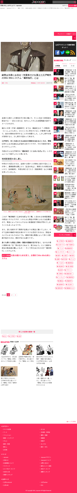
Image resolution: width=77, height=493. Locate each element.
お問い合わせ (45, 463)
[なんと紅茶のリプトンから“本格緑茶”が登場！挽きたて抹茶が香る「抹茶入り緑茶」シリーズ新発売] (59, 179)
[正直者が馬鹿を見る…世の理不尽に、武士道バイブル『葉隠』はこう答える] (27, 350)
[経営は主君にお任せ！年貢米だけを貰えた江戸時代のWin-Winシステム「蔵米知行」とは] (27, 57)
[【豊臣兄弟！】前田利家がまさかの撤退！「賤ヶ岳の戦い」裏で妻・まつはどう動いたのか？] (59, 154)
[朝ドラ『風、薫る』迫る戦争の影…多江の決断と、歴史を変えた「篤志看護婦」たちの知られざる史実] (59, 80)
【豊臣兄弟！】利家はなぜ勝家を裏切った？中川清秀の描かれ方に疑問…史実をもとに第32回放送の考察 (70, 123)
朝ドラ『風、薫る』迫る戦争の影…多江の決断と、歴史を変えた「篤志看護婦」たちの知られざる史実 (70, 83)
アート (5, 432)
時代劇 (65, 259)
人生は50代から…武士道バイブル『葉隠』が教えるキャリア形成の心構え (9, 359)
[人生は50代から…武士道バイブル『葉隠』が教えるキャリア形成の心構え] (9, 350)
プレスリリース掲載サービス (66, 34)
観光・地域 (6, 444)
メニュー (2, 2)
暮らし (5, 447)
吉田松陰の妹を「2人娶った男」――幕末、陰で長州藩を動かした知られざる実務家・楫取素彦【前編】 (70, 189)
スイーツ (71, 252)
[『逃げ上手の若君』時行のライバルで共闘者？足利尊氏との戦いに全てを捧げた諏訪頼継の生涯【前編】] (59, 97)
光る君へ (70, 284)
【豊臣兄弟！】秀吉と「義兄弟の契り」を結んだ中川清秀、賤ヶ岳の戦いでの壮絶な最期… (70, 172)
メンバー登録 (72, 5)
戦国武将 (69, 248)
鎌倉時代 (69, 281)
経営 (20, 336)
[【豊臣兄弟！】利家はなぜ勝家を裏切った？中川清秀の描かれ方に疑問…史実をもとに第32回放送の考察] (59, 121)
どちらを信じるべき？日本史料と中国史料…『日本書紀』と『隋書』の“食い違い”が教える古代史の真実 (70, 205)
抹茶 (61, 270)
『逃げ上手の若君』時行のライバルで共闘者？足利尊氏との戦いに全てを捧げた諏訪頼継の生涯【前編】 (70, 99)
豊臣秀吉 (70, 277)
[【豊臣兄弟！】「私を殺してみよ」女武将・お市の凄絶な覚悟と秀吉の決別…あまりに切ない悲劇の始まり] (59, 146)
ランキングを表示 (64, 235)
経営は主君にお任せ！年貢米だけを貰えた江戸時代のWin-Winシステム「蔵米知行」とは (49, 8)
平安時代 (70, 245)
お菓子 (66, 255)
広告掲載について (8, 463)
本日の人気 (6, 472)
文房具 (61, 274)
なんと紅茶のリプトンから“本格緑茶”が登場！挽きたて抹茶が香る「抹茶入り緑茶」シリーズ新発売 (70, 180)
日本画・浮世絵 (45, 432)
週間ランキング (45, 472)
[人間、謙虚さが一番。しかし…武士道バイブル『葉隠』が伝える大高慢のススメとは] (44, 371)
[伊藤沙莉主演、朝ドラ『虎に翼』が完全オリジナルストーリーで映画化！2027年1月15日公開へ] (59, 105)
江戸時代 (12, 336)
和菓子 (43, 441)
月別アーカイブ (45, 469)
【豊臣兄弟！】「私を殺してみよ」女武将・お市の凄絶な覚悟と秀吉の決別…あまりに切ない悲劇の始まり (70, 149)
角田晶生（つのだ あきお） (38, 83)
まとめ (43, 429)
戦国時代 (70, 241)
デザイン (68, 270)
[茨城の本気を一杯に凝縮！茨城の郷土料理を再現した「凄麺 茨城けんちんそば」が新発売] (59, 228)
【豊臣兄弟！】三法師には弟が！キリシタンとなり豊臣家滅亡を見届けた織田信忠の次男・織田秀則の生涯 (70, 91)
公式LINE (67, 52)
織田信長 (70, 263)
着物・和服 (44, 435)
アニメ (61, 248)
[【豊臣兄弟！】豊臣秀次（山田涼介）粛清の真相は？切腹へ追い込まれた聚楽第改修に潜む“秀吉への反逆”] (59, 138)
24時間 (57, 65)
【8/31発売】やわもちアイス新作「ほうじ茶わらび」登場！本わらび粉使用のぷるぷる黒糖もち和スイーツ (70, 165)
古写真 (5, 450)
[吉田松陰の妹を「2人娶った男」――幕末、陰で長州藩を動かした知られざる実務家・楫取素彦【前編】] (59, 187)
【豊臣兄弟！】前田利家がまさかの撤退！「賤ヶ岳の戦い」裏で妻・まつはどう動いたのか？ (70, 156)
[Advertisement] (27, 26)
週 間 (65, 65)
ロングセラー (61, 252)
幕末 (72, 255)
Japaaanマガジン (11, 8)
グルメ (5, 441)
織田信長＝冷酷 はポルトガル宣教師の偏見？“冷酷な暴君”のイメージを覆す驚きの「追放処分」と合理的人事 (70, 198)
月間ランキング (7, 475)
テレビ (73, 259)
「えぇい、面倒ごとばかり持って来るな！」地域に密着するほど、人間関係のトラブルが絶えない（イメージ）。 (27, 212)
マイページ (6, 466)
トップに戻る (72, 421)
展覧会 (61, 281)
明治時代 (61, 266)
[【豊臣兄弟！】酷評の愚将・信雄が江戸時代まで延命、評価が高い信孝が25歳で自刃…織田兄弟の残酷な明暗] (59, 113)
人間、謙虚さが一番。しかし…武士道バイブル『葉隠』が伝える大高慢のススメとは (44, 381)
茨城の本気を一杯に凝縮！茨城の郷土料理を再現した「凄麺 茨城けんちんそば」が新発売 (70, 229)
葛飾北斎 (60, 288)
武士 (5, 336)
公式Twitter (62, 52)
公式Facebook (57, 52)
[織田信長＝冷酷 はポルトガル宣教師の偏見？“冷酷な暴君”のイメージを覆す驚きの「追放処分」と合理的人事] (59, 195)
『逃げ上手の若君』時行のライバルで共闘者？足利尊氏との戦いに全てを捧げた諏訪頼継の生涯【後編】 (70, 131)
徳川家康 (70, 266)
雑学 (58, 255)
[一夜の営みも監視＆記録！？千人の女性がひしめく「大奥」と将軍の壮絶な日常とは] (59, 211)
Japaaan (38, 2)
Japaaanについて (46, 460)
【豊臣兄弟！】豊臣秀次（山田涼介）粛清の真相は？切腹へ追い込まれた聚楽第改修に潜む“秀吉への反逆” (70, 140)
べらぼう (61, 263)
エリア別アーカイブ (9, 469)
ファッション (7, 435)
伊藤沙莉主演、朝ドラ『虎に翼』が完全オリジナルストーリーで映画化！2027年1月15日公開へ (70, 107)
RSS (72, 52)
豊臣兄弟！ (69, 274)
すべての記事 (7, 429)
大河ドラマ (61, 245)
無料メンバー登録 (46, 466)
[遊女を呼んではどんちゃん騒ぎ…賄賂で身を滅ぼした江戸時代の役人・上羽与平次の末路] (44, 350)
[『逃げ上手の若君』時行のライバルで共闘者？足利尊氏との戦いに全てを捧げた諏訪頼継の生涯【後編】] (59, 129)
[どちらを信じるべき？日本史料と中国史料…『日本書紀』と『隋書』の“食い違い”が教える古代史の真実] (59, 203)
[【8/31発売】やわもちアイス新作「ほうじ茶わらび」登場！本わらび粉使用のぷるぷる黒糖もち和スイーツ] (59, 162)
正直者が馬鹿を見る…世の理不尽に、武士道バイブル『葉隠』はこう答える (26, 360)
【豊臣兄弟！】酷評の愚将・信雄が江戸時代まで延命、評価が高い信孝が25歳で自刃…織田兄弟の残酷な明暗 (70, 116)
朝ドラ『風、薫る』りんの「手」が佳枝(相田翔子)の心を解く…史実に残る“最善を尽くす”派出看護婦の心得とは (70, 222)
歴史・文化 (21, 8)
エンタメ (43, 444)
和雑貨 (43, 438)
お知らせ (6, 460)
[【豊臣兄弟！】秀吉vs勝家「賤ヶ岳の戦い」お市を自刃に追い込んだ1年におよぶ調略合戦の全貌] (59, 72)
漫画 (58, 259)
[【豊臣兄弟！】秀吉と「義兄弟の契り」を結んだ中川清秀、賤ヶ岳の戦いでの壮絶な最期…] (59, 170)
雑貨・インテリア (8, 438)
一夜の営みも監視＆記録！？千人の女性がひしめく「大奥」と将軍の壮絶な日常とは (70, 212)
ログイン (65, 5)
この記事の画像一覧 (27, 332)
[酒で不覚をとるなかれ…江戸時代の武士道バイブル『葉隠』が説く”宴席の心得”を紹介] (9, 371)
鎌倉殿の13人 (70, 288)
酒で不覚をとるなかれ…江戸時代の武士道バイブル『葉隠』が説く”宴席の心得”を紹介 (9, 381)
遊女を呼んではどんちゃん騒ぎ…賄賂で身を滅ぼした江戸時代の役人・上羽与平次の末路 (44, 360)
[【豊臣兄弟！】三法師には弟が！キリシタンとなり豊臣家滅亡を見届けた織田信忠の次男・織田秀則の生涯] (59, 88)
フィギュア (61, 277)
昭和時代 (61, 284)
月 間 (72, 65)
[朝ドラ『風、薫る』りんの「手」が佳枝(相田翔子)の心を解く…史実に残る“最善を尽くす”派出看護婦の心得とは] (59, 219)
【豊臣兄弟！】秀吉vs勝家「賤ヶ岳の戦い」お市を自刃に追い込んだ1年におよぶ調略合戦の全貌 (70, 74)
